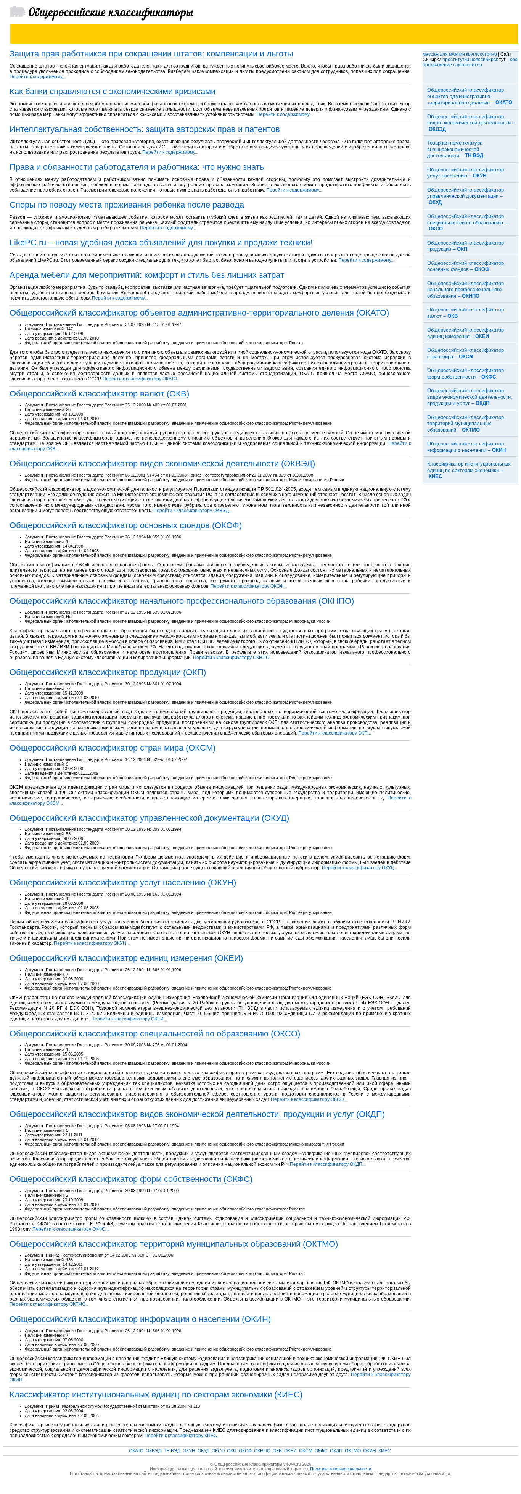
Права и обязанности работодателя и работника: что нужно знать (137, 167)
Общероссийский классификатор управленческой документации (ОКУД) (149, 818)
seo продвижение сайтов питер (470, 62)
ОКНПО (262, 1451)
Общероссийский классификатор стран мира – (465, 353)
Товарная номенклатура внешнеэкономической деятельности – (455, 149)
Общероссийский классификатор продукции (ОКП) (108, 672)
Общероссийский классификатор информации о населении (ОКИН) (140, 1319)
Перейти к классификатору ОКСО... (309, 1099)
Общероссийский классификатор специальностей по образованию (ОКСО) (155, 1033)
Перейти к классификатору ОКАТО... (141, 379)
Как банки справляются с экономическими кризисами (112, 91)
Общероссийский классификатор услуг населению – (465, 173)
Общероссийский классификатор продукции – (465, 246)
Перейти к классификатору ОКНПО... (233, 657)
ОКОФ (245, 1451)
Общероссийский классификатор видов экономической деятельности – (471, 123)
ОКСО (218, 1451)
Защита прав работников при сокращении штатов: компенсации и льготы (151, 53)
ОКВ (277, 1451)
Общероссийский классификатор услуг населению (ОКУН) (123, 882)
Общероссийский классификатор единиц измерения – (465, 333)
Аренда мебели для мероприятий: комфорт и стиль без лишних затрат (147, 275)
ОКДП (336, 1451)
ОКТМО (353, 1451)
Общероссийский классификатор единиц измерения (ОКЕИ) (126, 958)
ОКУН (189, 1451)
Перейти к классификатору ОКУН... (92, 943)
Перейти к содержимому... (38, 76)
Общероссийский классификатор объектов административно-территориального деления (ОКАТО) (199, 312)
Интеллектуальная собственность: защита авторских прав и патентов (145, 129)
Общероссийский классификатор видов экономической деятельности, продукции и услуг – (469, 397)
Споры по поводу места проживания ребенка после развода (127, 205)
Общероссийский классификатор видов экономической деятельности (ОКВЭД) (162, 463)
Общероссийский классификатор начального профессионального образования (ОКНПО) (182, 601)
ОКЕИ (290, 1451)
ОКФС (321, 1451)
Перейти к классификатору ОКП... (334, 733)
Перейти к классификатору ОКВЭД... (192, 510)
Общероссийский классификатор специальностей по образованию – (467, 222)
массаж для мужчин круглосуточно (460, 54)
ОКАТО (136, 1451)
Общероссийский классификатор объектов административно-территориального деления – (469, 96)
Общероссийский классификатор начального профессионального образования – (465, 289)
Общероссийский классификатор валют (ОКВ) (99, 393)
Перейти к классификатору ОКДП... (328, 1164)
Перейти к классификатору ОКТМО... (49, 1304)
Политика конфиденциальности (340, 1469)
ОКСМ (305, 1451)
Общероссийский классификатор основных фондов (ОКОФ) (126, 525)
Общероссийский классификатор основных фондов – (465, 266)
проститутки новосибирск (470, 59)
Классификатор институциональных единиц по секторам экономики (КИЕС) (156, 1394)
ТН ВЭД (172, 1451)
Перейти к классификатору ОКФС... (70, 1229)
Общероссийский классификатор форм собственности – (465, 373)
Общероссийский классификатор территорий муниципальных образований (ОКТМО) (174, 1244)
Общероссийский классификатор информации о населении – (466, 447)
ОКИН (369, 1451)
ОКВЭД (153, 1451)
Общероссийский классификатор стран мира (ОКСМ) (112, 748)
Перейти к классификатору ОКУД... (359, 867)
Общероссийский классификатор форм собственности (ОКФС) (131, 1179)
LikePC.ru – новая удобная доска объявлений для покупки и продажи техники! (161, 242)
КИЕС (384, 1451)
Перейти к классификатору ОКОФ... (249, 586)
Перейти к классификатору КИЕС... (182, 1435)
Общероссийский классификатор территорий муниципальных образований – (465, 423)
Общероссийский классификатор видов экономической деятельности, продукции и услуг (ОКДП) (197, 1114)
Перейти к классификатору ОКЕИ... (129, 1019)
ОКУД (203, 1451)
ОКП (231, 1451)
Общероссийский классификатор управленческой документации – (465, 196)
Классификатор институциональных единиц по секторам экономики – (469, 470)
